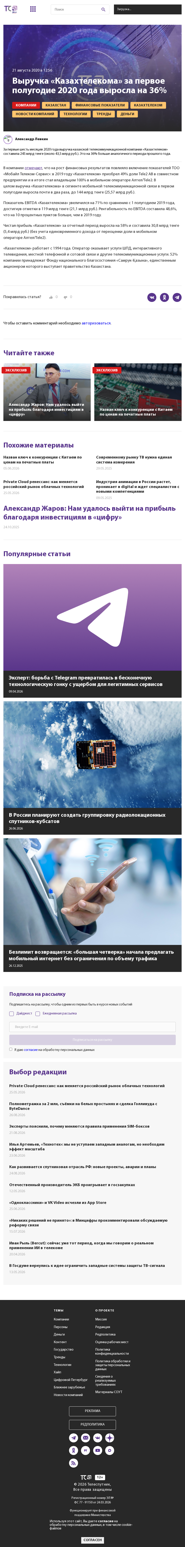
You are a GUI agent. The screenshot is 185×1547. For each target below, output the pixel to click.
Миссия (101, 1319)
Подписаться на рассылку (92, 1040)
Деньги (59, 1334)
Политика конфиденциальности (112, 1352)
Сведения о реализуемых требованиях (105, 1380)
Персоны (60, 1327)
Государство (64, 1349)
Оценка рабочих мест (112, 1342)
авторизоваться (96, 324)
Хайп (57, 1372)
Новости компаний (68, 1395)
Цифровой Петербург (71, 1380)
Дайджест (24, 1013)
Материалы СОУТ (108, 1392)
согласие (31, 1050)
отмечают (33, 168)
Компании (61, 1319)
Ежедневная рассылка (60, 1013)
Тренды (59, 1357)
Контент (60, 1342)
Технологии (62, 1365)
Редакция (102, 1327)
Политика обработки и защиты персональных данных (112, 1365)
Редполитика (105, 1334)
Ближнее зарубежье (69, 1387)
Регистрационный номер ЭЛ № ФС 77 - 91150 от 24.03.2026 (93, 1500)
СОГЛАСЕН (92, 1540)
